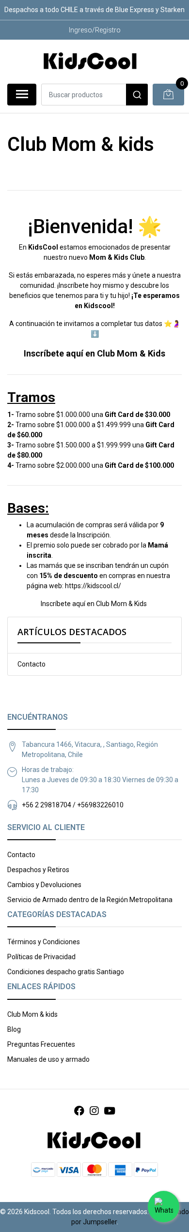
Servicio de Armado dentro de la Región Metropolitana (90, 900)
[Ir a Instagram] (94, 1111)
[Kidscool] (90, 61)
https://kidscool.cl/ (93, 586)
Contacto (31, 664)
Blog (14, 1029)
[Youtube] (109, 1111)
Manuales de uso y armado (48, 1059)
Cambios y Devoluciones (44, 885)
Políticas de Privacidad (41, 957)
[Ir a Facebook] (79, 1111)
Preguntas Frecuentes (41, 1044)
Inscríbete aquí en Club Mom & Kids (94, 353)
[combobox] (94, 94)
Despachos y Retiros (38, 870)
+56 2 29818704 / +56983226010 (73, 805)
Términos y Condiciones (43, 942)
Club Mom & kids (32, 1014)
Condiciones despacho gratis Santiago (65, 972)
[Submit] (137, 94)
